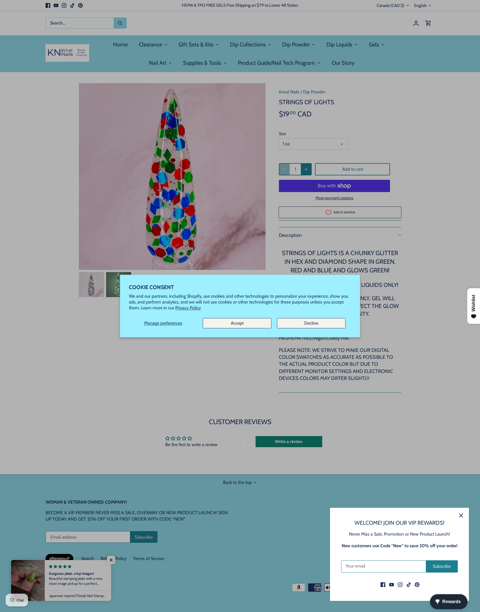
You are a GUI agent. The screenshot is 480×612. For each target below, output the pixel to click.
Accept (237, 323)
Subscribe (442, 566)
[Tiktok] (408, 584)
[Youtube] (391, 584)
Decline (311, 323)
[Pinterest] (417, 584)
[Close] (461, 515)
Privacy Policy (188, 308)
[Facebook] (383, 584)
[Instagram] (400, 584)
